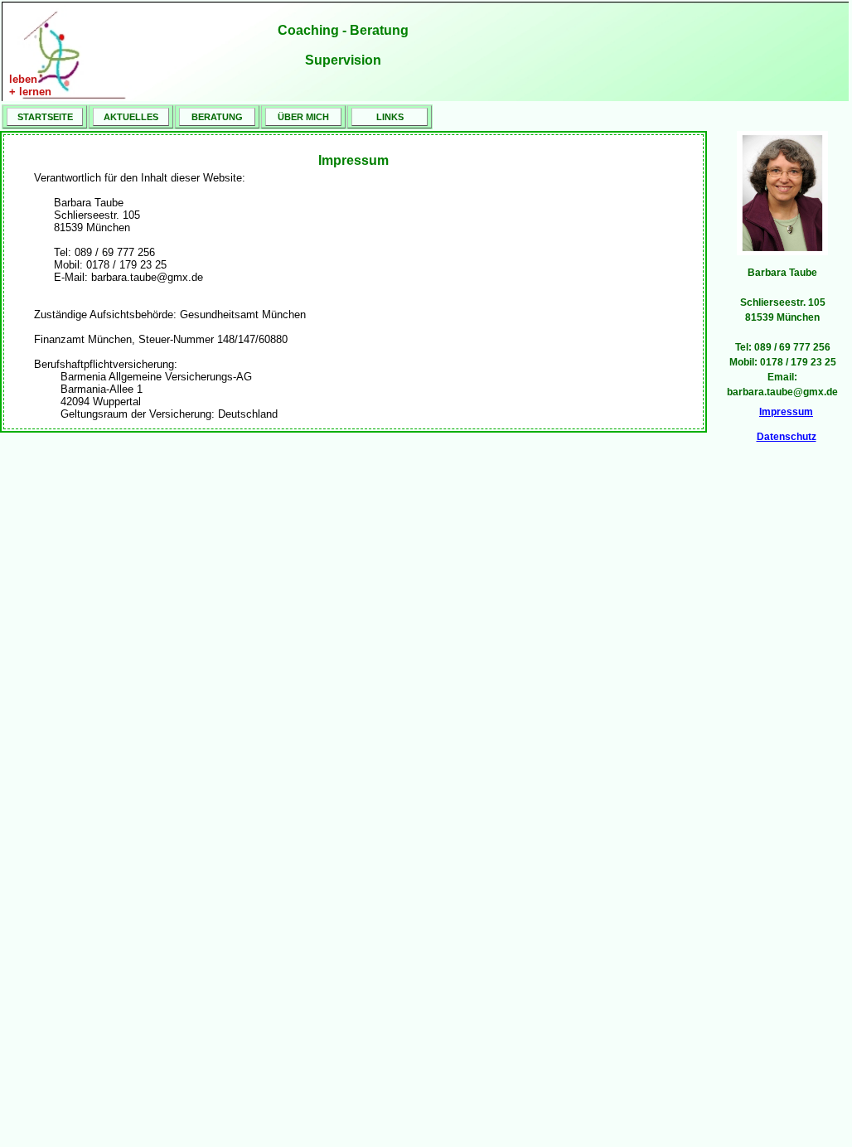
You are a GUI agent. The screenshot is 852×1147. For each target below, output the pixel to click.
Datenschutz (786, 437)
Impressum (786, 412)
